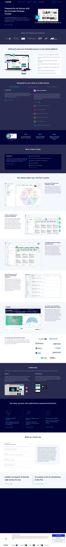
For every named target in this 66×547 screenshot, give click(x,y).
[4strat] (8, 2)
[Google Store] (26, 391)
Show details (47, 545)
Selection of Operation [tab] (33, 86)
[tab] (33, 444)
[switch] (25, 545)
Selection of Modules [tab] (14, 86)
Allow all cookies (58, 535)
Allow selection (58, 538)
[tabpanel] (33, 107)
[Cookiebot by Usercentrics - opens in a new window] (6, 545)
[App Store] (44, 386)
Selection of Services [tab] (52, 86)
